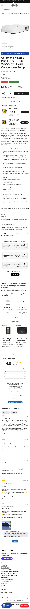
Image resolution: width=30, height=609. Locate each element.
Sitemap (3, 585)
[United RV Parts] (15, 5)
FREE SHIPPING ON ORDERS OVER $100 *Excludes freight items (15, 1)
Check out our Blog (6, 569)
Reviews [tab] (6, 408)
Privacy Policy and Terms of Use (9, 575)
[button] (3, 93)
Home (2, 13)
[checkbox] (14, 412)
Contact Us (4, 565)
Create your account (6, 581)
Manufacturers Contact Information (10, 571)
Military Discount (5, 577)
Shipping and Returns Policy (8, 573)
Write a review (19, 402)
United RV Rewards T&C (7, 579)
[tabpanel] (15, 477)
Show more (15, 541)
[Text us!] (24, 606)
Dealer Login (4, 583)
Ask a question (11, 402)
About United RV (5, 567)
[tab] (16, 408)
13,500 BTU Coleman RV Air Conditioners (15, 13)
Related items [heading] (15, 321)
